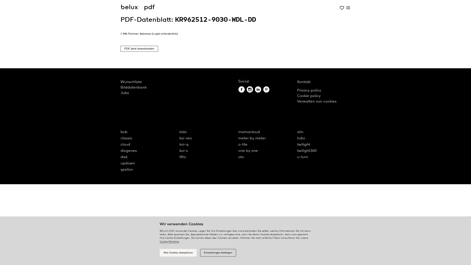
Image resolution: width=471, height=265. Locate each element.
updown (128, 163)
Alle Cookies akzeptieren (178, 253)
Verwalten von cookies (317, 101)
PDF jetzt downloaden (139, 48)
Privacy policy (309, 90)
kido (183, 132)
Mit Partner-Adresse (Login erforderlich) (150, 34)
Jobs (125, 93)
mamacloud (249, 132)
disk (124, 157)
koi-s (183, 151)
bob (124, 132)
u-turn (302, 157)
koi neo (185, 138)
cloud (125, 144)
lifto (182, 157)
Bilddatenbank (134, 87)
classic (126, 138)
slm (300, 132)
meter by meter (252, 138)
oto (241, 157)
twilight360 (307, 151)
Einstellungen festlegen (218, 253)
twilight (303, 144)
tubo (301, 138)
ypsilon (127, 169)
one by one (248, 151)
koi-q (183, 144)
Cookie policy (309, 96)
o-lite (242, 144)
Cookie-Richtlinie (169, 242)
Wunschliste (131, 82)
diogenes (129, 151)
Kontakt (304, 82)
